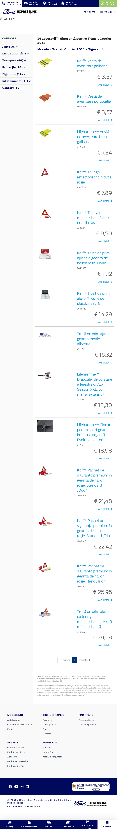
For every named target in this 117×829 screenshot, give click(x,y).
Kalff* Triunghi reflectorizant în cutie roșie (94, 177)
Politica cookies (15, 802)
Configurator (49, 724)
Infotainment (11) (15, 81)
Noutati (47, 747)
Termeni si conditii (43, 800)
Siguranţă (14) (12, 74)
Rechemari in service (17, 761)
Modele (43, 49)
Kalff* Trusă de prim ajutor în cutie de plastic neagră (93, 298)
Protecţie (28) (12, 67)
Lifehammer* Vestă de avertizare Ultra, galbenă (93, 137)
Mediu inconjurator (52, 756)
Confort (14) (11, 88)
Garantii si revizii (15, 747)
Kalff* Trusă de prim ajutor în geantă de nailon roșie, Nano (93, 258)
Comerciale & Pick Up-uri (19, 724)
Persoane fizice (86, 720)
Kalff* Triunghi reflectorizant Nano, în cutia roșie (93, 218)
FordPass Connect (16, 765)
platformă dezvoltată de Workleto (23, 806)
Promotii (47, 720)
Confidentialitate (63, 800)
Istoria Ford (48, 752)
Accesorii (12, 756)
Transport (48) (13, 60)
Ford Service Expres (17, 752)
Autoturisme (13, 720)
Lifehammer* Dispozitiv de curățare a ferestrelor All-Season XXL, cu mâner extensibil (94, 384)
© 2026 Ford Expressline (19, 800)
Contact (47, 733)
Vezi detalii (104, 84)
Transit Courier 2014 (68, 49)
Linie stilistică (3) (15, 53)
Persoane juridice (87, 724)
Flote (9, 729)
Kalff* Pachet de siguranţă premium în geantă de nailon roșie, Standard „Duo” (94, 480)
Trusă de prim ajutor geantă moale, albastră (93, 339)
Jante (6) (9, 47)
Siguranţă (96, 49)
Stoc (45, 729)
